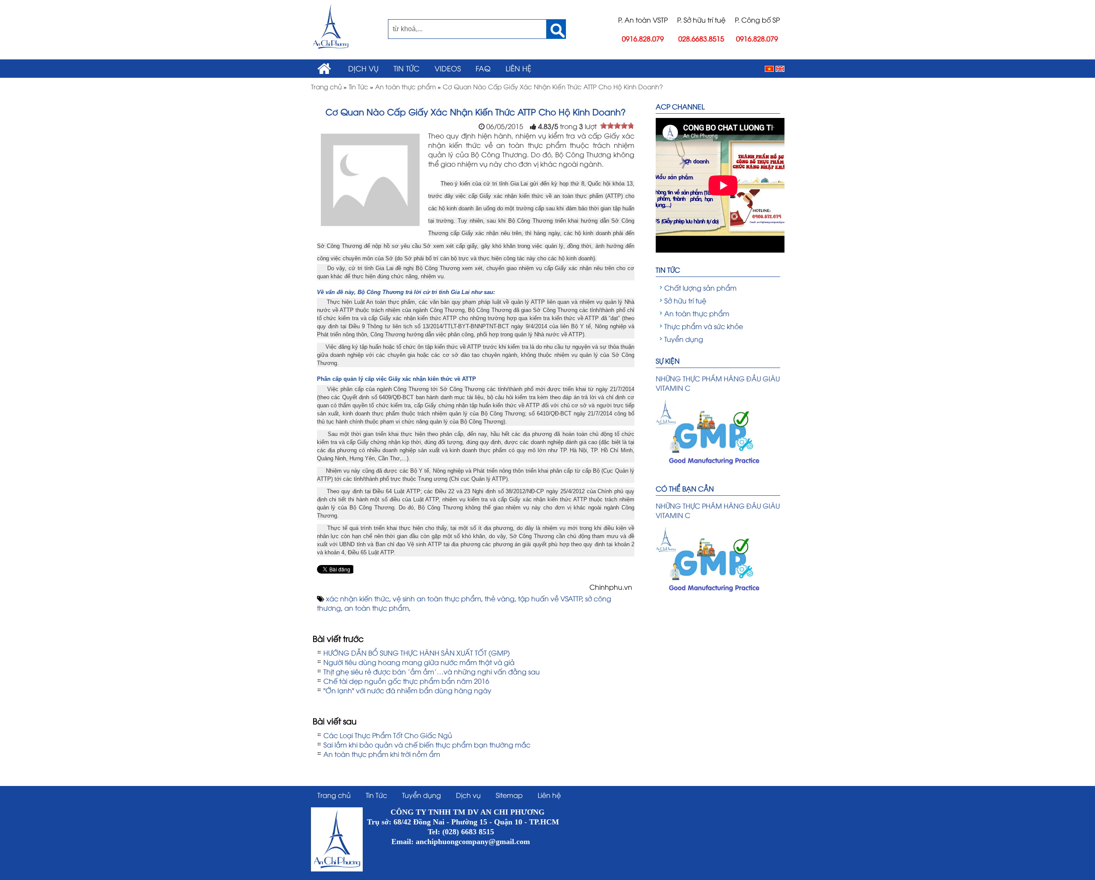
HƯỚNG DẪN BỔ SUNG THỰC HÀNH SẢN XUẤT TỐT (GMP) (416, 652)
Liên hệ (518, 68)
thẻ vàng (500, 598)
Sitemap (509, 795)
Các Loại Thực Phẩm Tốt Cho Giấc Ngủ (387, 735)
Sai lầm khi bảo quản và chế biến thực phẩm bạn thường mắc (426, 744)
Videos (448, 68)
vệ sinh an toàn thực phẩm (437, 598)
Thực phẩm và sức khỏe (703, 326)
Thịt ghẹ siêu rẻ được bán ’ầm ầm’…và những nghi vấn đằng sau (431, 671)
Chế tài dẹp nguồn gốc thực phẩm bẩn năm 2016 (406, 681)
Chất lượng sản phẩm (700, 287)
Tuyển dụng (683, 339)
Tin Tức (407, 68)
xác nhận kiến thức (357, 598)
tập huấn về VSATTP (550, 598)
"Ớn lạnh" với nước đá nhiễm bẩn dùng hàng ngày (407, 690)
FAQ (483, 68)
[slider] (617, 125)
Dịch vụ (363, 68)
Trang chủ (334, 795)
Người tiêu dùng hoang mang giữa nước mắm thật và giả (419, 662)
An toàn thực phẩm (696, 313)
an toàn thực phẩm (376, 607)
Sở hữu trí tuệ (685, 300)
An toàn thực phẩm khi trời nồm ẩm (381, 754)
